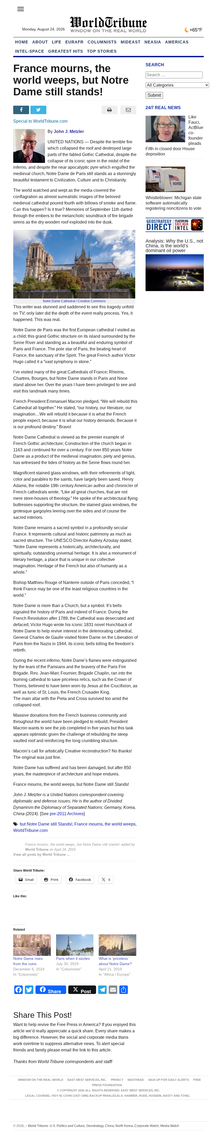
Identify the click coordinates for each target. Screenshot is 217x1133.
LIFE (56, 42)
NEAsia (152, 42)
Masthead (136, 1079)
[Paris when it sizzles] (75, 945)
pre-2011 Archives (67, 813)
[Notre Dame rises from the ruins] (32, 945)
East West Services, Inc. (87, 1079)
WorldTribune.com (30, 830)
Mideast (131, 42)
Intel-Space (29, 51)
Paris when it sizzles (73, 958)
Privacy (117, 1079)
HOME (21, 42)
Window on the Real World (40, 1079)
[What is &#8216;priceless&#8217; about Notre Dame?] (117, 945)
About (40, 42)
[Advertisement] (175, 334)
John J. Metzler (69, 131)
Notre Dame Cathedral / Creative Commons (74, 301)
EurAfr (74, 42)
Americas (177, 42)
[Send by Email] (128, 110)
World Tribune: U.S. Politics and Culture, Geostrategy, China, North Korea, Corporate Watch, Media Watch (102, 1126)
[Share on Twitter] (39, 110)
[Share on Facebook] (21, 110)
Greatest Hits (65, 51)
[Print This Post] (109, 110)
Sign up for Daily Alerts (168, 1079)
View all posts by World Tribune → (41, 855)
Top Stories (102, 51)
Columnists (102, 42)
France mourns (88, 824)
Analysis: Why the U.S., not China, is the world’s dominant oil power (174, 245)
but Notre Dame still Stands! (46, 824)
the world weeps (120, 824)
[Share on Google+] (56, 110)
